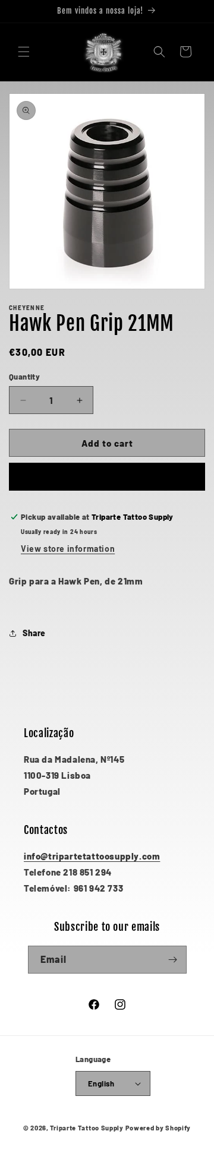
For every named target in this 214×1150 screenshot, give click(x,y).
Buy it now (107, 477)
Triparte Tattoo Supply (86, 1128)
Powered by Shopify (158, 1128)
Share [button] (34, 633)
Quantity (24, 376)
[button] (24, 52)
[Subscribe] (173, 960)
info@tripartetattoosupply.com (92, 856)
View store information (68, 549)
